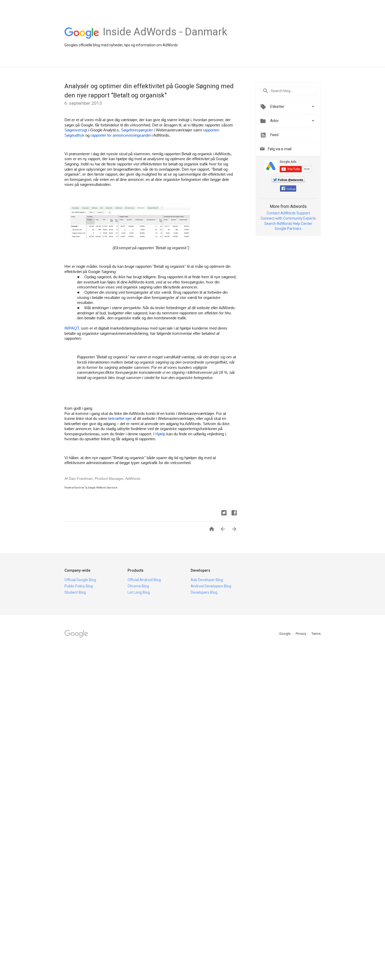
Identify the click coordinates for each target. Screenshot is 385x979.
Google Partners (288, 228)
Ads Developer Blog (207, 580)
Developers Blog (204, 592)
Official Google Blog (80, 580)
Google (285, 634)
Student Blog (75, 592)
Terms (316, 634)
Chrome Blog (138, 586)
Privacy (301, 634)
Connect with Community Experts (288, 218)
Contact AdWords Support (288, 213)
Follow (291, 189)
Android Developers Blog (211, 586)
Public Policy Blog (78, 586)
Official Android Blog (144, 580)
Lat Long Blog (139, 592)
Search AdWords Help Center (288, 223)
